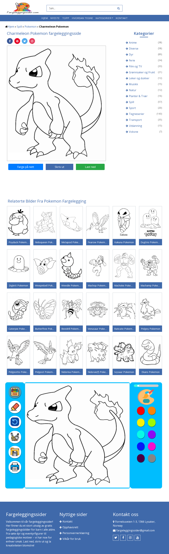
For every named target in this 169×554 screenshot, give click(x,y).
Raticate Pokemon (124, 328)
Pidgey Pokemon (150, 328)
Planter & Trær (138, 96)
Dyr (131, 54)
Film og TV (135, 66)
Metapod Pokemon (71, 242)
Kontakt (122, 18)
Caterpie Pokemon (18, 328)
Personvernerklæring (76, 533)
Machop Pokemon (98, 285)
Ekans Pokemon (151, 371)
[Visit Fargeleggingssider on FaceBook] (123, 538)
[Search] (118, 8)
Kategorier (103, 18)
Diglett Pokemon (18, 285)
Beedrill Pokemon (71, 328)
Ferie (132, 60)
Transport (135, 120)
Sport (132, 108)
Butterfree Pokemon (45, 328)
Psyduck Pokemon (18, 242)
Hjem (44, 18)
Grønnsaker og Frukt (142, 72)
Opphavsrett (70, 527)
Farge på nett (25, 167)
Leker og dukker (139, 78)
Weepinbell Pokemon (45, 285)
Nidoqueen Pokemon (45, 242)
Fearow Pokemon (98, 242)
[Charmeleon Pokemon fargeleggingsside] (56, 103)
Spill (19, 26)
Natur (132, 90)
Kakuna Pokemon (124, 242)
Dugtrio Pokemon (150, 242)
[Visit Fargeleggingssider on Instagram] (130, 538)
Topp (65, 18)
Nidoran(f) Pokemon (98, 371)
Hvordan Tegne (82, 18)
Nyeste (55, 18)
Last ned (90, 167)
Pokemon (30, 26)
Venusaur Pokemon (98, 328)
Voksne (133, 132)
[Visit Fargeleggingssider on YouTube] (137, 538)
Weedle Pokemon (71, 285)
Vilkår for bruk (72, 539)
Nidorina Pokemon (71, 371)
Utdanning (135, 126)
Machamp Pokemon (150, 285)
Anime (133, 42)
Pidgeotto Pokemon (18, 371)
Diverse (133, 48)
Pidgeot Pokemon (45, 371)
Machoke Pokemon (124, 285)
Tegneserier (136, 114)
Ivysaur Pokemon (124, 371)
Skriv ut (59, 167)
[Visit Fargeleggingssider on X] (116, 538)
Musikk (133, 84)
